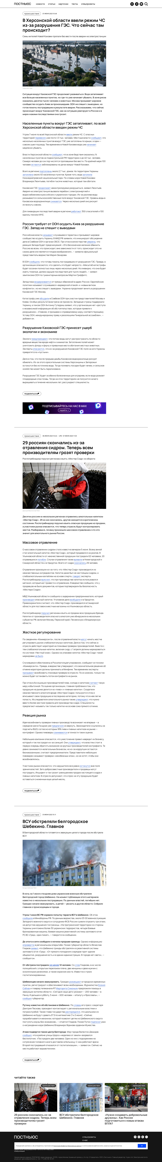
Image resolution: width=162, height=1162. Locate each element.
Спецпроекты (88, 3)
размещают (75, 981)
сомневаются (60, 732)
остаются (36, 164)
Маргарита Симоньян (67, 988)
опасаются (38, 348)
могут (84, 639)
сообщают (96, 137)
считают (93, 682)
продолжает (44, 188)
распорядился (72, 1011)
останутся (85, 765)
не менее (54, 965)
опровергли (29, 945)
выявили (78, 559)
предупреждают (39, 338)
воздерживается (42, 281)
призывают (28, 672)
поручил (45, 613)
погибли (42, 559)
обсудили (44, 298)
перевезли (40, 137)
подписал (96, 1021)
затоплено (28, 174)
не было (39, 656)
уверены (91, 241)
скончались (80, 562)
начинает (91, 144)
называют (48, 235)
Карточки (63, 3)
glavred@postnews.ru (29, 1159)
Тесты (75, 3)
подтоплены (45, 171)
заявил (34, 948)
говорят (76, 576)
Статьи (51, 3)
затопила (87, 174)
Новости (40, 3)
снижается (56, 201)
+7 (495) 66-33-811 (47, 1159)
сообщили (34, 261)
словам (77, 1005)
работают (76, 211)
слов (77, 965)
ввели (69, 134)
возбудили (75, 599)
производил (29, 599)
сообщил (27, 998)
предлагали (58, 725)
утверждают (82, 699)
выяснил (45, 579)
